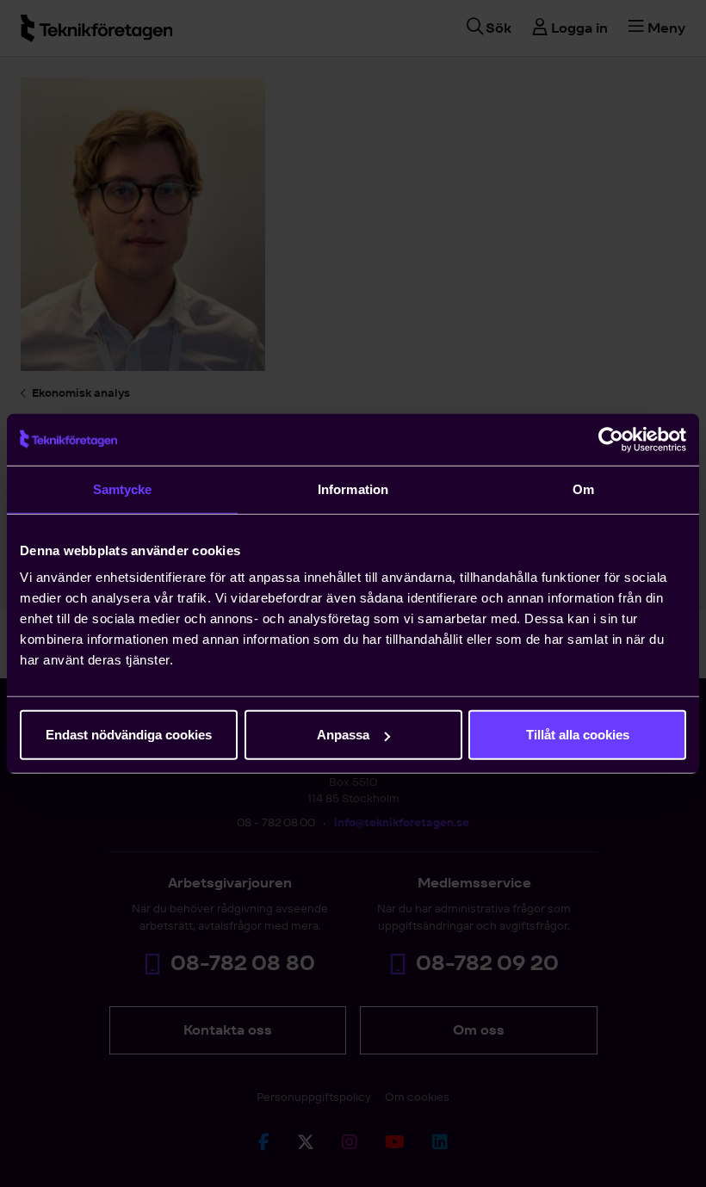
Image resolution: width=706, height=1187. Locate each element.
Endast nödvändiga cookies (129, 734)
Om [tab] (583, 488)
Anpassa (343, 734)
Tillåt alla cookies (577, 734)
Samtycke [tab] (122, 488)
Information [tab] (353, 488)
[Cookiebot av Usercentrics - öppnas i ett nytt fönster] (611, 439)
